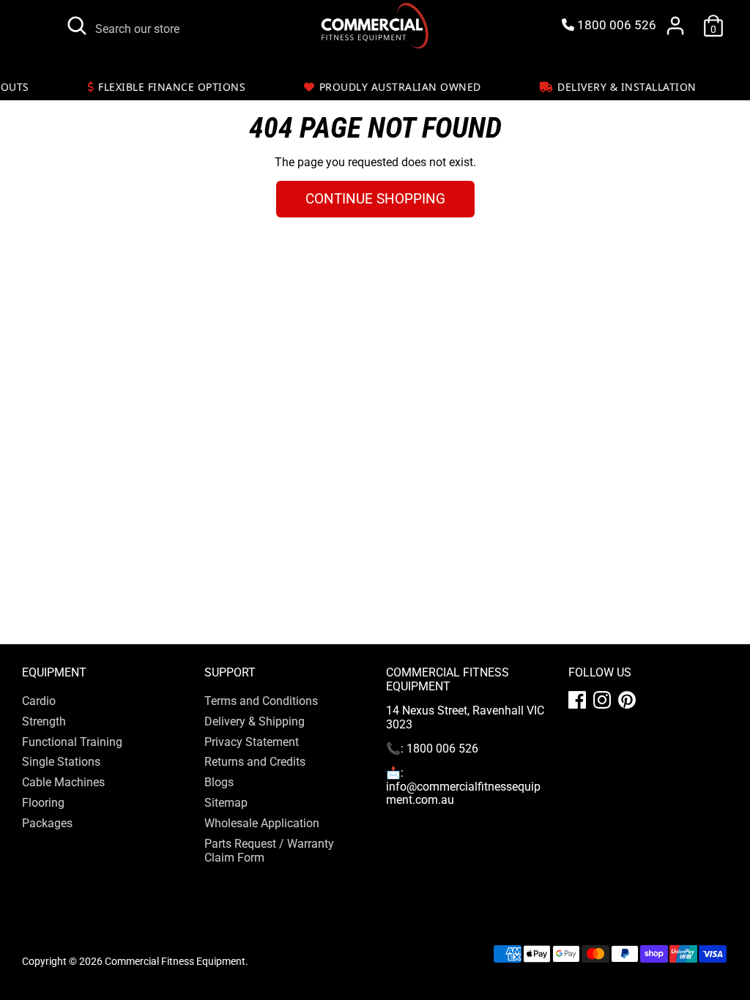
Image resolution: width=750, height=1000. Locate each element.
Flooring (43, 803)
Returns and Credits (254, 762)
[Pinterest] (627, 700)
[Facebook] (577, 700)
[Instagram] (602, 700)
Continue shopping (375, 198)
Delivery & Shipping (254, 721)
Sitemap (226, 803)
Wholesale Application (261, 823)
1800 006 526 (615, 25)
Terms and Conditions (261, 701)
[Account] (675, 25)
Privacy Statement (251, 742)
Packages (47, 823)
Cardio (39, 701)
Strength (44, 721)
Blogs (219, 782)
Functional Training (72, 742)
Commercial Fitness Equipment (175, 961)
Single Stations (61, 762)
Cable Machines (63, 782)
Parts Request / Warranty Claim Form (269, 850)
